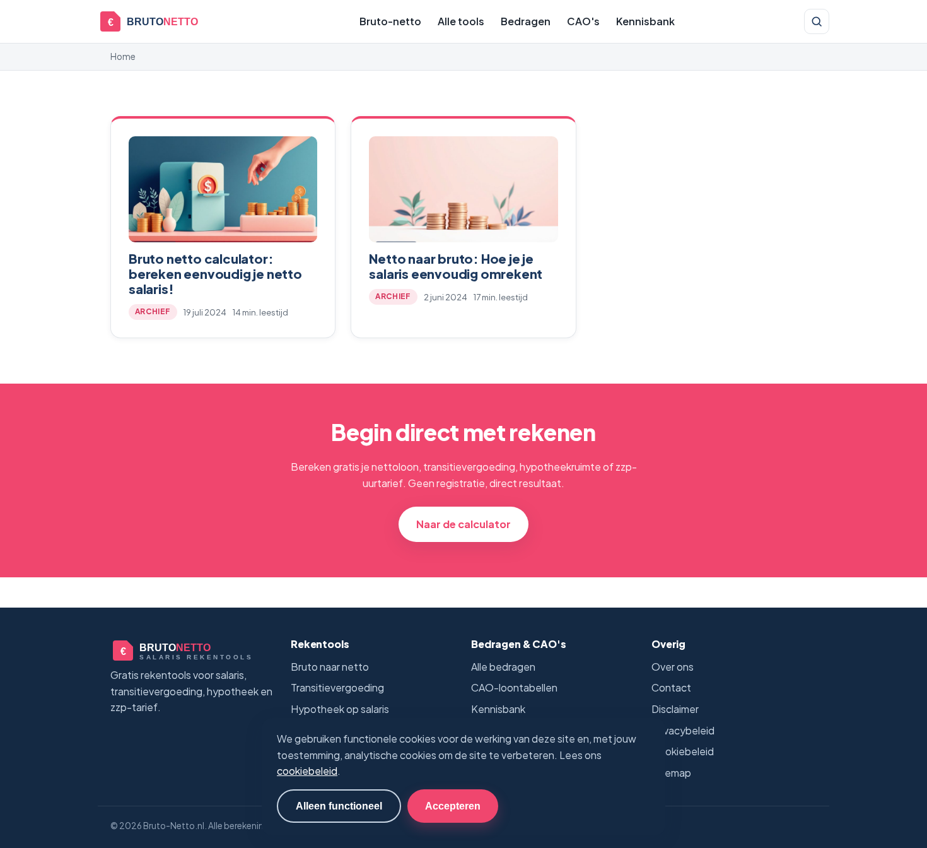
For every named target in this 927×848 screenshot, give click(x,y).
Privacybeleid (682, 730)
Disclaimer (675, 709)
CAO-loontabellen (514, 687)
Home (123, 56)
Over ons (672, 666)
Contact (671, 687)
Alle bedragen (503, 666)
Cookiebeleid (682, 751)
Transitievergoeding (337, 687)
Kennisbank (645, 21)
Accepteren (453, 805)
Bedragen (526, 21)
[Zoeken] (816, 21)
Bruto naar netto (330, 666)
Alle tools (461, 21)
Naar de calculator (463, 524)
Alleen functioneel (339, 805)
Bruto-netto (390, 21)
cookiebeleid (307, 770)
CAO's (583, 21)
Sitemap (671, 772)
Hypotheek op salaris (340, 709)
